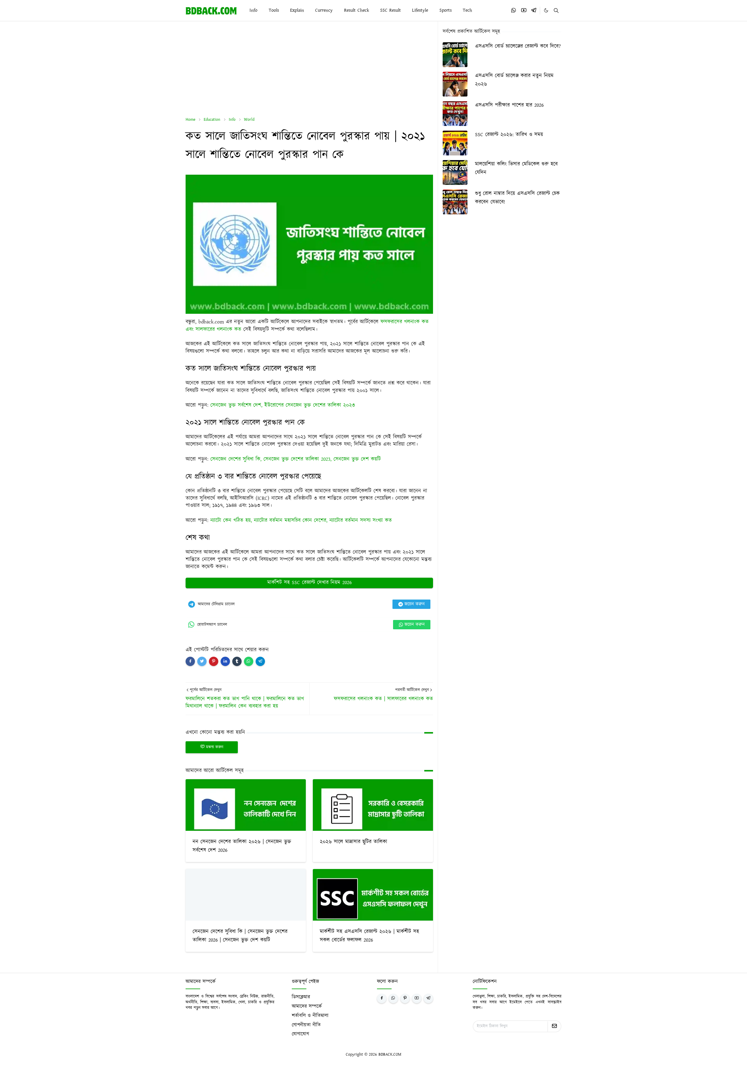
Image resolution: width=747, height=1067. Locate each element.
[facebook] (381, 998)
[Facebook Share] (190, 661)
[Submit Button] (554, 1026)
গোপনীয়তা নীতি (306, 1025)
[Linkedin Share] (225, 661)
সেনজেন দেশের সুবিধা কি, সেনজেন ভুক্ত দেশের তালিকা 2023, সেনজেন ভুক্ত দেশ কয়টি (295, 459)
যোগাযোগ (300, 1034)
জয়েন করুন (414, 604)
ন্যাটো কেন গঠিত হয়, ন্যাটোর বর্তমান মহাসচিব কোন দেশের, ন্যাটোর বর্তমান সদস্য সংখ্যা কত (301, 520)
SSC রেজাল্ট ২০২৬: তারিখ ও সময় (509, 135)
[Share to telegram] (260, 661)
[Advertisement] (309, 69)
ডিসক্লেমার (301, 997)
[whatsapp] (514, 10)
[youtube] (524, 10)
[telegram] (534, 10)
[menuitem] (253, 10)
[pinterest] (405, 998)
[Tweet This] (202, 661)
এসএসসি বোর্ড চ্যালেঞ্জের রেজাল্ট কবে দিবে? (518, 46)
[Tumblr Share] (237, 661)
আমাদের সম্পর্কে (307, 1006)
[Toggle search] (556, 10)
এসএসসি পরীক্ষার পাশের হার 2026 (509, 105)
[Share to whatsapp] (248, 661)
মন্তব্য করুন (214, 747)
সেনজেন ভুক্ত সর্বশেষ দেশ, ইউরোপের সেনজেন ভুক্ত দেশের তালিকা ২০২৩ (282, 405)
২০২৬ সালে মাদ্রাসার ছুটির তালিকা (353, 842)
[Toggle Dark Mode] (546, 10)
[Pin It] (213, 661)
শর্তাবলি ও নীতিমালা (310, 1015)
